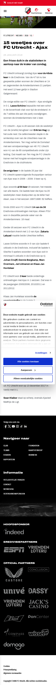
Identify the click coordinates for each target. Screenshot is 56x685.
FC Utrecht (8, 35)
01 (31, 35)
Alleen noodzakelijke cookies (28, 378)
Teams (6, 450)
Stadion (7, 455)
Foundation (34, 445)
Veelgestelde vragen (13, 480)
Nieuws (19, 35)
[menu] (5, 11)
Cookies (6, 666)
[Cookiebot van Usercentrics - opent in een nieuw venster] (40, 304)
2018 (26, 35)
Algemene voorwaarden (12, 673)
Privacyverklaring (10, 669)
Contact (7, 484)
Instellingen (41, 353)
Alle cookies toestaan (28, 361)
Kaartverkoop (36, 450)
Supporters (9, 459)
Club (5, 445)
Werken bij (8, 489)
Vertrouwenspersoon (14, 493)
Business (33, 455)
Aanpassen (26, 370)
